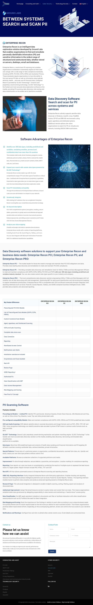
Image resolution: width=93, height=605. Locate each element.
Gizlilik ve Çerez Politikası (54, 602)
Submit (52, 551)
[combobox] (72, 535)
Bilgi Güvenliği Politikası (68, 602)
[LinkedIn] (48, 586)
